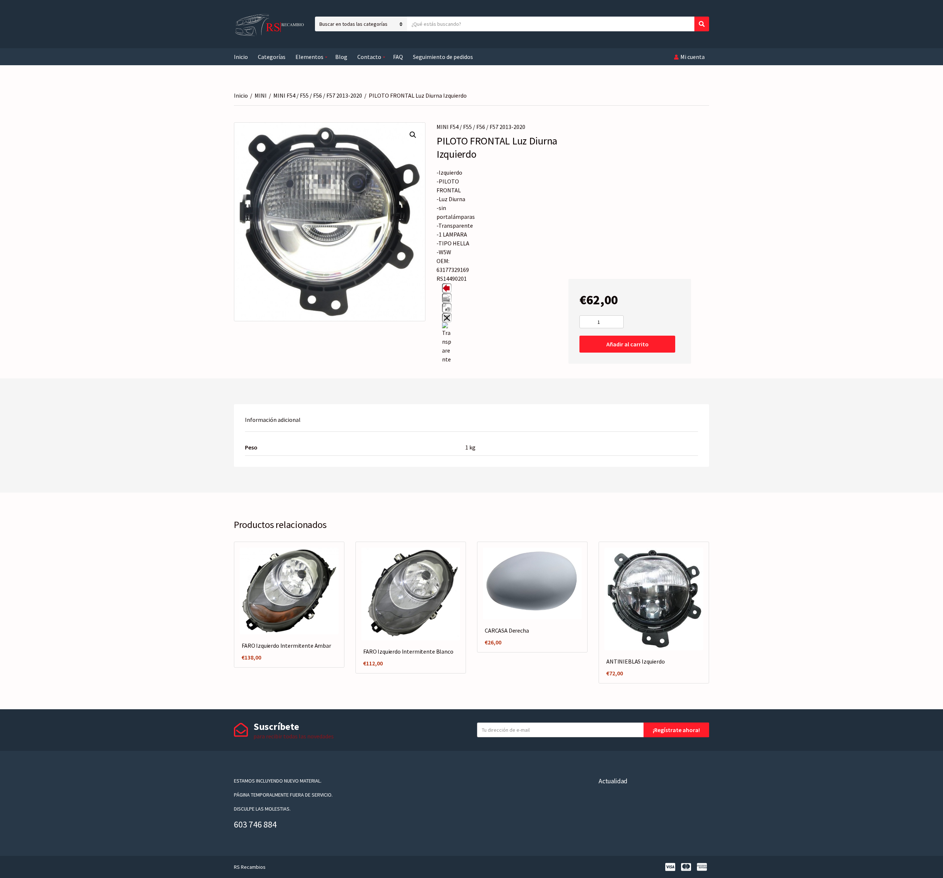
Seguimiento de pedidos (443, 56)
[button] (413, 134)
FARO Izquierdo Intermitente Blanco (408, 651)
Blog (341, 56)
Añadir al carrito (627, 344)
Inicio (241, 56)
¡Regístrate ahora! (676, 730)
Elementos (309, 56)
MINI (261, 95)
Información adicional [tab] (273, 419)
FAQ (398, 56)
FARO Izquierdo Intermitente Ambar (286, 645)
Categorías (271, 56)
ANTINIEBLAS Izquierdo (635, 661)
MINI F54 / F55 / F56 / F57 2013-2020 (317, 95)
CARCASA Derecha (507, 630)
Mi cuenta (692, 56)
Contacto (369, 56)
